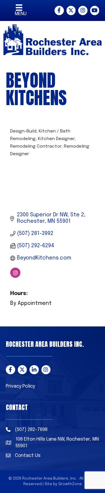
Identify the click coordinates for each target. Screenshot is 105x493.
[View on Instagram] (15, 276)
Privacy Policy (20, 386)
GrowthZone (70, 484)
